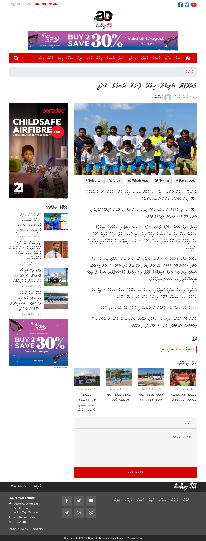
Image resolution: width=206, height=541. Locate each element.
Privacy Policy (134, 538)
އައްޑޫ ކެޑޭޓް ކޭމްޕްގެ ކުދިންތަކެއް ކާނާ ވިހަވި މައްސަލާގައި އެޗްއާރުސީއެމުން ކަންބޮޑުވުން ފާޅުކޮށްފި (26, 301)
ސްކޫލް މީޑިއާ (65, 58)
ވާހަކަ (89, 58)
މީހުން (99, 58)
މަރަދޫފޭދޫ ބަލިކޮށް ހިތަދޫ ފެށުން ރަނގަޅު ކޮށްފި (147, 86)
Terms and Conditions (111, 538)
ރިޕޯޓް (168, 58)
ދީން (80, 58)
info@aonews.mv (24, 517)
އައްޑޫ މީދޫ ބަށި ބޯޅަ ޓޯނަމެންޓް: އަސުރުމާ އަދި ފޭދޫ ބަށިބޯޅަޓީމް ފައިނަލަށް (27, 275)
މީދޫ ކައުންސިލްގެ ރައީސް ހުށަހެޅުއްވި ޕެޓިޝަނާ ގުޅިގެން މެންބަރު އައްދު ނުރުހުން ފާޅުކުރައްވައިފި (25, 251)
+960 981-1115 (22, 521)
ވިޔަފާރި (132, 58)
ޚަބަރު (178, 58)
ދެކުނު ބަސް (46, 58)
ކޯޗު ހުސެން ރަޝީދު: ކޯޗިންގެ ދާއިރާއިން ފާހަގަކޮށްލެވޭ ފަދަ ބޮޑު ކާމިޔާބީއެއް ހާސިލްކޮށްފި (28, 223)
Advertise (38, 529)
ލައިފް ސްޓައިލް (115, 58)
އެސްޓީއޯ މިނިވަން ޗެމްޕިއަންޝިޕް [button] (177, 349)
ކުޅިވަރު (157, 58)
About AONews (18, 529)
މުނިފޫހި (144, 58)
